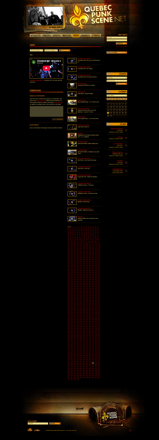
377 (75, 285)
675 (78, 334)
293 (87, 270)
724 (93, 341)
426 (90, 292)
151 (90, 246)
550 (99, 312)
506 (99, 305)
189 (72, 254)
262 (93, 265)
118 (89, 241)
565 (78, 315)
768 (93, 348)
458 (87, 297)
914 (69, 373)
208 (96, 256)
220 (99, 257)
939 (78, 377)
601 (87, 321)
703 (96, 337)
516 (96, 306)
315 (87, 274)
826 (69, 359)
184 (90, 252)
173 (90, 250)
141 (93, 245)
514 (90, 306)
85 (98, 236)
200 (72, 256)
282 (87, 268)
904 (72, 372)
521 (78, 308)
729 (75, 343)
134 (72, 245)
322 (75, 275)
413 (84, 290)
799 (87, 354)
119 (92, 241)
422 (78, 292)
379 (81, 285)
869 (99, 364)
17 (70, 228)
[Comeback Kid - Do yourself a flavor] (72, 79)
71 (98, 234)
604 (96, 321)
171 (84, 250)
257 (78, 265)
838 (72, 361)
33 (75, 230)
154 (99, 246)
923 (96, 373)
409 (72, 290)
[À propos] (96, 35)
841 (81, 361)
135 (75, 245)
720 (81, 341)
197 (96, 254)
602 (90, 321)
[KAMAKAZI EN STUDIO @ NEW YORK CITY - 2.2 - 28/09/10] (72, 137)
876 (87, 366)
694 (69, 337)
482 (93, 301)
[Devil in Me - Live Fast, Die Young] (72, 162)
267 (75, 266)
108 (93, 239)
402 (84, 288)
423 (81, 292)
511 (81, 306)
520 (75, 308)
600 (84, 321)
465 (75, 299)
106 (87, 239)
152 (93, 246)
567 (84, 315)
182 (84, 252)
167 (72, 250)
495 (99, 303)
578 (84, 317)
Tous (31, 54)
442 (72, 295)
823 (93, 357)
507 (69, 306)
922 (93, 373)
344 (75, 279)
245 (75, 263)
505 (96, 305)
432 (75, 294)
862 (78, 364)
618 (72, 324)
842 (84, 361)
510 (78, 306)
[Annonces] (85, 35)
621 (81, 324)
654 (81, 330)
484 (99, 301)
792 (99, 352)
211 (72, 257)
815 (69, 357)
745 (90, 344)
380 (84, 285)
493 (93, 303)
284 (93, 268)
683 (69, 335)
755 (87, 346)
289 (75, 270)
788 (87, 352)
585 (72, 319)
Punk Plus (120, 137)
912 (96, 372)
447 (87, 295)
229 (93, 259)
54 (91, 232)
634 (87, 326)
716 (69, 341)
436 (87, 294)
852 (81, 363)
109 (96, 239)
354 (72, 281)
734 (90, 343)
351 (96, 279)
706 (72, 339)
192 (81, 254)
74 (73, 236)
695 (72, 337)
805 (72, 355)
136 (78, 245)
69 (93, 234)
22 (82, 228)
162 (90, 248)
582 (96, 317)
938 (75, 377)
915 (72, 373)
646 (90, 328)
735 (93, 343)
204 (84, 256)
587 (78, 319)
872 (75, 366)
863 (81, 364)
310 (72, 274)
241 (96, 261)
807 (78, 355)
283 (90, 268)
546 (87, 312)
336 (84, 277)
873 (78, 366)
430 (69, 294)
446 (84, 295)
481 (90, 301)
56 (95, 232)
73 (70, 236)
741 (78, 344)
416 (93, 290)
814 (99, 355)
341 (99, 277)
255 (72, 265)
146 (75, 246)
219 (96, 257)
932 (90, 375)
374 (99, 283)
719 (78, 341)
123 (72, 243)
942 (87, 377)
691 (93, 335)
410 (75, 290)
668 (90, 332)
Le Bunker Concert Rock (36, 80)
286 (99, 268)
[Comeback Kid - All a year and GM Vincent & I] (72, 63)
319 (99, 274)
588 (81, 319)
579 (87, 317)
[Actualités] (36, 35)
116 (83, 241)
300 (75, 272)
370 (87, 283)
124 (75, 243)
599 (81, 321)
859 (69, 364)
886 (84, 368)
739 (72, 344)
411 (78, 290)
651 (72, 330)
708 (78, 339)
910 (90, 372)
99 (98, 237)
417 (96, 290)
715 (99, 339)
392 (87, 286)
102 (75, 239)
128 (87, 243)
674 (75, 334)
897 (84, 370)
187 (99, 252)
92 (82, 237)
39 (89, 230)
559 (93, 314)
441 (69, 295)
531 (75, 310)
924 (99, 373)
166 (69, 250)
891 (99, 368)
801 (93, 354)
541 (72, 312)
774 (78, 350)
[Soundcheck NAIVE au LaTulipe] (72, 87)
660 (99, 330)
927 (75, 375)
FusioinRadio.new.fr (117, 169)
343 (72, 279)
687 (81, 335)
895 (78, 370)
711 (87, 339)
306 (93, 272)
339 (93, 277)
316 (90, 274)
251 (93, 263)
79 (84, 236)
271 (87, 266)
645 (87, 328)
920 (87, 373)
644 (84, 328)
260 (87, 265)
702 (93, 337)
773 (75, 350)
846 (96, 361)
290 (78, 270)
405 (93, 288)
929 (81, 375)
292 (84, 270)
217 (90, 257)
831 (84, 359)
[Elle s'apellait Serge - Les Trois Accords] (72, 121)
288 (72, 270)
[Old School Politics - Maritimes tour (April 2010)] (72, 154)
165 (99, 248)
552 (72, 314)
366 (75, 283)
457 (84, 297)
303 (84, 272)
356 (78, 281)
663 (75, 332)
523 (84, 308)
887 (87, 368)
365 (72, 283)
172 (87, 250)
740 (75, 344)
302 (81, 272)
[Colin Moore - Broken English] (72, 96)
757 (93, 346)
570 (93, 315)
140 (90, 245)
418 (99, 290)
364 (69, 283)
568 (87, 315)
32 (73, 230)
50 (82, 232)
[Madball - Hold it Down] (72, 204)
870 (69, 366)
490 (84, 303)
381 (87, 285)
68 (91, 234)
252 (96, 263)
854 (87, 363)
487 (75, 303)
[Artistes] (57, 35)
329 (96, 275)
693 (99, 335)
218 (93, 257)
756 (90, 346)
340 (96, 277)
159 (81, 248)
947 (69, 379)
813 (96, 355)
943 (90, 377)
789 (90, 352)
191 (78, 254)
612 (87, 323)
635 (90, 326)
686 (78, 335)
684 (72, 335)
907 (81, 372)
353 (69, 281)
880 (99, 366)
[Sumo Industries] (130, 430)
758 (96, 346)
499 (78, 305)
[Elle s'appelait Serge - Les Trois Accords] (72, 104)
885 (81, 368)
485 (69, 303)
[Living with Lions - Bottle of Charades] (72, 179)
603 (93, 321)
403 (87, 288)
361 (93, 281)
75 (75, 236)
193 (84, 254)
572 (99, 315)
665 (81, 332)
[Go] (64, 50)
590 (87, 319)
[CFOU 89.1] (37, 430)
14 (95, 227)
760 (69, 348)
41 (93, 230)
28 (95, 228)
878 (93, 366)
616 (99, 323)
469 (87, 299)
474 (69, 301)
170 (81, 250)
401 (81, 288)
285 (96, 268)
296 (96, 270)
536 (90, 310)
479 (84, 301)
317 (93, 274)
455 (78, 297)
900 (93, 370)
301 (78, 272)
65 (84, 234)
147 (78, 246)
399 (75, 288)
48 (77, 232)
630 (75, 326)
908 (84, 372)
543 (78, 312)
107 (90, 239)
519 (72, 308)
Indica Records (82, 91)
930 (84, 375)
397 (69, 288)
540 (69, 312)
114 (77, 241)
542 (75, 312)
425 (87, 292)
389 (78, 286)
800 (90, 354)
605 (99, 321)
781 (99, 350)
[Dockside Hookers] (45, 25)
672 (69, 334)
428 (96, 292)
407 (99, 288)
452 (69, 297)
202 (78, 256)
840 (78, 361)
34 (77, 230)
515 (93, 306)
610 (81, 323)
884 (78, 368)
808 (81, 355)
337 (87, 277)
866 (90, 364)
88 (73, 237)
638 (99, 326)
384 (96, 285)
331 (69, 277)
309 (69, 274)
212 (75, 257)
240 (93, 261)
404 (90, 288)
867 (93, 364)
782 (69, 352)
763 (78, 348)
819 (81, 357)
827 (72, 359)
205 (87, 256)
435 (84, 294)
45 (70, 232)
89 (75, 237)
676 (81, 334)
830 (81, 359)
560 (96, 314)
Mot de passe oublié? (121, 46)
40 (91, 230)
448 (90, 295)
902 (99, 370)
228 (90, 259)
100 (69, 239)
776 (84, 350)
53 (89, 232)
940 (81, 377)
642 (78, 328)
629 (72, 326)
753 (81, 346)
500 (81, 305)
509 (75, 306)
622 (84, 324)
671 (99, 332)
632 (81, 326)
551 (69, 314)
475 (72, 301)
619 (75, 324)
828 (75, 359)
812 (93, 355)
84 (95, 236)
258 (81, 265)
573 (69, 317)
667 (87, 332)
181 (81, 252)
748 (99, 344)
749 (69, 346)
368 (81, 283)
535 (87, 310)
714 (96, 339)
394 (93, 286)
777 (87, 350)
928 (78, 375)
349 (90, 279)
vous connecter (58, 102)
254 (69, 265)
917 (78, 373)
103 (78, 239)
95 (89, 237)
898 (87, 370)
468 (84, 299)
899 (90, 370)
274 (96, 266)
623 (87, 324)
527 (96, 308)
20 (77, 228)
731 (81, 343)
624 (90, 324)
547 (90, 312)
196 (93, 254)
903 (69, 372)
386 (69, 286)
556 (84, 314)
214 (81, 257)
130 (93, 243)
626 (96, 324)
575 (75, 317)
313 (81, 274)
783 (72, 352)
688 (84, 335)
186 (96, 252)
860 (72, 364)
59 (70, 234)
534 (84, 310)
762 (75, 348)
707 (75, 339)
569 (90, 315)
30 (68, 230)
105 (84, 239)
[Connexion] (121, 43)
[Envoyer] (55, 423)
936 (69, 377)
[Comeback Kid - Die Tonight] (72, 71)
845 (93, 361)
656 (87, 330)
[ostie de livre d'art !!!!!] (72, 129)
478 (81, 301)
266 (72, 266)
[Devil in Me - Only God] (72, 171)
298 (69, 272)
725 (96, 341)
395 (96, 286)
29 (98, 228)
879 (96, 366)
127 (84, 243)
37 (84, 230)
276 (69, 268)
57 (98, 232)
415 (90, 290)
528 (99, 308)
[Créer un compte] (117, 52)
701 (90, 337)
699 (84, 337)
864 (84, 364)
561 (99, 314)
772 (72, 350)
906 (78, 372)
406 (96, 288)
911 (93, 372)
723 (90, 341)
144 (69, 246)
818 (78, 357)
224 (78, 259)
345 (78, 279)
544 (81, 312)
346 (81, 279)
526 (93, 308)
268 (78, 266)
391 (84, 286)
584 (69, 319)
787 (84, 352)
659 (96, 330)
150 (87, 246)
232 (69, 261)
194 (87, 254)
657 (90, 330)
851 (78, 363)
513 (87, 306)
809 (84, 355)
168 (75, 250)
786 (81, 352)
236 (81, 261)
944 (93, 377)
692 (96, 335)
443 (75, 295)
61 (75, 234)
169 (78, 250)
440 (99, 294)
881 (69, 368)
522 (81, 308)
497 (72, 305)
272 (90, 266)
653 (78, 330)
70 (95, 234)
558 (90, 314)
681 (96, 334)
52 (86, 232)
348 (87, 279)
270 (84, 266)
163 (93, 248)
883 (75, 368)
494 (96, 303)
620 (78, 324)
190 (75, 254)
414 (87, 290)
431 (72, 294)
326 (87, 275)
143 (99, 245)
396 (99, 286)
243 (69, 263)
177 (69, 252)
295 (93, 270)
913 (99, 372)
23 (84, 228)
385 (99, 285)
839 (75, 361)
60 (73, 234)
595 (69, 321)
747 (96, 344)
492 (90, 303)
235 (78, 261)
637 (96, 326)
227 (87, 259)
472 (96, 299)
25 (89, 228)
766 (87, 348)
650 (69, 330)
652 (75, 330)
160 (84, 248)
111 (69, 241)
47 (75, 232)
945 (96, 377)
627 (99, 324)
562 (69, 315)
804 (69, 355)
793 (69, 354)
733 (87, 343)
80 (86, 236)
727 (69, 343)
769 (96, 348)
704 (99, 337)
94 (86, 237)
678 (87, 334)
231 (99, 259)
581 (93, 317)
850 (75, 363)
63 (79, 234)
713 (93, 339)
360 (90, 281)
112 (71, 241)
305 (90, 272)
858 (99, 363)
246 (78, 263)
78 (82, 236)
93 (84, 237)
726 (99, 341)
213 (78, 257)
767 (90, 348)
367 (78, 283)
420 (72, 292)
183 (87, 252)
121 (98, 241)
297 (99, 270)
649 (99, 328)
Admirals (80, 216)
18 (73, 228)
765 (84, 348)
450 (96, 295)
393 (90, 286)
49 (79, 232)
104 (81, 239)
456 (81, 297)
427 (93, 292)
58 (68, 234)
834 (93, 359)
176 (99, 250)
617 (69, 324)
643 (81, 328)
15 (97, 227)
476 (75, 301)
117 (86, 241)
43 (98, 230)
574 (72, 317)
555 (81, 314)
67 (89, 234)
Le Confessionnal (118, 143)
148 (81, 246)
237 (84, 261)
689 (87, 335)
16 (68, 228)
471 (93, 299)
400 (78, 288)
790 (93, 352)
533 (81, 310)
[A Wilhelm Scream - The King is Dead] (72, 196)
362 (96, 281)
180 (78, 252)
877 (90, 366)
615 (96, 323)
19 (75, 228)
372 (93, 283)
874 (81, 366)
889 (93, 368)
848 (69, 363)
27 (93, 228)
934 (96, 375)
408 (69, 290)
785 (78, 352)
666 (84, 332)
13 (93, 227)
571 (96, 315)
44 (68, 232)
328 (93, 275)
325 (84, 275)
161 (87, 248)
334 (78, 277)
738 (69, 344)
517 (99, 306)
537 (93, 310)
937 (72, 377)
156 (72, 248)
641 (75, 328)
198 (99, 254)
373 (96, 283)
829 (78, 359)
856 (93, 363)
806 (75, 355)
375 (69, 285)
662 (72, 332)
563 (72, 315)
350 (93, 279)
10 (86, 227)
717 (72, 341)
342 (69, 279)
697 (78, 337)
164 (96, 248)
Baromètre (120, 160)
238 (87, 261)
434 (81, 294)
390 (81, 286)
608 (75, 323)
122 (69, 243)
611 (84, 323)
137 (81, 245)
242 (99, 261)
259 (84, 265)
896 (81, 370)
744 (87, 344)
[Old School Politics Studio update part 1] (72, 146)
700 (87, 337)
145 (72, 246)
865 (87, 364)
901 (96, 370)
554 (78, 314)
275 (99, 266)
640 (72, 328)
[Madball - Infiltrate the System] (72, 212)
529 (69, 310)
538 (96, 310)
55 (93, 232)
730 (78, 343)
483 (96, 301)
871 (72, 366)
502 (87, 305)
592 (93, 319)
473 (99, 299)
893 (72, 370)
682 (99, 334)
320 (69, 275)
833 (90, 359)
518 (69, 308)
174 (93, 250)
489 (81, 303)
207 (93, 256)
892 (69, 370)
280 (81, 268)
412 (81, 290)
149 (84, 246)
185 (93, 252)
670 (96, 332)
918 (81, 373)
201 (75, 256)
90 (77, 237)
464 (72, 299)
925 (69, 375)
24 (86, 228)
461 (96, 297)
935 (99, 375)
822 (90, 357)
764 (81, 348)
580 (90, 317)
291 (81, 270)
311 (75, 274)
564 (75, 315)
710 (84, 339)
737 (99, 343)
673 (72, 334)
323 (78, 275)
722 (87, 341)
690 (90, 335)
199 (69, 256)
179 (75, 252)
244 (72, 263)
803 (99, 354)
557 (87, 314)
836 (99, 359)
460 (93, 297)
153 (96, 246)
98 (95, 237)
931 (87, 375)
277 (72, 268)
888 (90, 368)
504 (93, 305)
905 (75, 372)
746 (93, 344)
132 (99, 243)
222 (72, 259)
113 (74, 241)
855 (90, 363)
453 (72, 297)
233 (72, 261)
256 (75, 265)
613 (90, 323)
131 (96, 243)
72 (68, 236)
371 (90, 283)
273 (93, 266)
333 (75, 277)
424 (84, 292)
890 (96, 368)
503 (90, 305)
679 (90, 334)
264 (99, 265)
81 (89, 236)
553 (75, 314)
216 (87, 257)
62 (77, 234)
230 (96, 259)
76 (77, 236)
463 (69, 299)
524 (87, 308)
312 (78, 274)
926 (72, 375)
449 (93, 295)
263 (96, 265)
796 (78, 354)
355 (75, 281)
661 (69, 332)
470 (90, 299)
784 (75, 352)
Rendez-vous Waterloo (117, 128)
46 (73, 232)
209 (99, 256)
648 (96, 328)
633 (84, 326)
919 (84, 373)
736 (96, 343)
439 (96, 294)
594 (99, 319)
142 (96, 245)
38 (86, 230)
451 (99, 295)
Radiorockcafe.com (117, 152)
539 (99, 310)
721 (84, 341)
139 (87, 245)
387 (72, 286)
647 (93, 328)
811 (90, 355)
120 (95, 241)
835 (96, 359)
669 (93, 332)
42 (95, 230)
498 (75, 305)
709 (81, 339)
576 (78, 317)
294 (90, 270)
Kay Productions (82, 83)
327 (90, 275)
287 (69, 270)
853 (84, 363)
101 (72, 239)
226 (84, 259)
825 (99, 357)
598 (78, 321)
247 (81, 263)
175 (96, 250)
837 (69, 361)
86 (68, 237)
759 (99, 346)
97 (93, 237)
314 (84, 274)
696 (75, 337)
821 (87, 357)
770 (99, 348)
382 (90, 285)
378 (78, 285)
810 (87, 355)
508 (72, 306)
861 (75, 364)
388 (75, 286)
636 (93, 326)
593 (96, 319)
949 (75, 379)
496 (69, 305)
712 (90, 339)
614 (93, 323)
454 (75, 297)
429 (99, 292)
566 (81, 315)
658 (93, 330)
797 (81, 354)
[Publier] (57, 119)
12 (90, 227)
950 (78, 379)
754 (84, 346)
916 (75, 373)
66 (86, 234)
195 (90, 254)
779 (93, 350)
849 (72, 363)
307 (96, 272)
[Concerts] (47, 35)
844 (90, 361)
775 (81, 350)
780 (96, 350)
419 (69, 292)
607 (72, 323)
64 (82, 234)
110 (99, 239)
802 (96, 354)
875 (84, 366)
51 (84, 232)
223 (75, 259)
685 (75, 335)
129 (90, 243)
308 (99, 272)
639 (69, 328)
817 (75, 357)
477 (78, 301)
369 (84, 283)
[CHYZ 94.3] (30, 429)
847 (99, 361)
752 (78, 346)
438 (93, 294)
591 (90, 319)
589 (84, 319)
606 (69, 323)
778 (90, 350)
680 (93, 334)
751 (75, 346)
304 (87, 272)
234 (75, 261)
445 (81, 295)
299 (72, 272)
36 (82, 230)
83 (93, 236)
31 (70, 230)
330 (99, 275)
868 (96, 364)
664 (78, 332)
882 (72, 368)
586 (75, 319)
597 (75, 321)
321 (72, 275)
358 (84, 281)
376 (72, 285)
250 (90, 263)
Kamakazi (80, 133)
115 (80, 241)
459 (90, 297)
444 (78, 295)
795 (75, 354)
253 (99, 263)
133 (69, 245)
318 (96, 274)
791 (96, 352)
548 (93, 312)
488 (78, 303)
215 (84, 257)
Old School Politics (83, 141)
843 (87, 361)
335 (81, 277)
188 (69, 254)
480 (87, 301)
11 (88, 227)
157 (75, 248)
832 (87, 359)
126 (81, 243)
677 (84, 334)
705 (69, 339)
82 (91, 236)
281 (84, 268)
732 (84, 343)
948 (72, 379)
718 (75, 341)
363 (99, 281)
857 (96, 363)
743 (84, 344)
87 (70, 237)
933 (93, 375)
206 (90, 256)
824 (96, 357)
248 (84, 263)
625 (93, 324)
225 (81, 259)
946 (99, 377)
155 (69, 248)
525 (90, 308)
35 (79, 230)
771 (69, 350)
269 (81, 266)
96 (91, 237)
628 (69, 326)
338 (90, 277)
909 (87, 372)
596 (72, 321)
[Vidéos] (76, 36)
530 (72, 310)
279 (78, 268)
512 (84, 306)
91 (79, 237)
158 (78, 248)
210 (69, 257)
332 (72, 277)
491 (87, 303)
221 (69, 259)
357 (81, 281)
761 (72, 348)
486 (72, 303)
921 (90, 373)
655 (84, 330)
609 (78, 323)
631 (78, 326)
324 (81, 275)
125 (78, 243)
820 (84, 357)
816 (72, 357)
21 (79, 228)
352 (99, 279)
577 (81, 317)
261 (90, 265)
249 (87, 263)
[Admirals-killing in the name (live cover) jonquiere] (72, 221)
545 (84, 312)
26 (91, 228)
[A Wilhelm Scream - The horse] (72, 187)
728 (72, 343)
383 (93, 285)
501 (84, 305)
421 (75, 292)
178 (72, 252)
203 (81, 256)
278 (75, 268)
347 (84, 279)
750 (72, 346)
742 (81, 344)
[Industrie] (67, 35)
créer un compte (41, 100)
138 (84, 245)
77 (79, 236)
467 (81, 299)
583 (99, 317)
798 (84, 354)
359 (87, 281)
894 (75, 370)
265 (69, 266)
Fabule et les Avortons (83, 108)
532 (78, 310)
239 (90, 261)
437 (90, 294)
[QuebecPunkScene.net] (102, 16)
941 (84, 377)
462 (99, 297)
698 (81, 337)
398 (72, 288)
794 (72, 354)
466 (78, 299)
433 (78, 294)
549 (96, 312)
